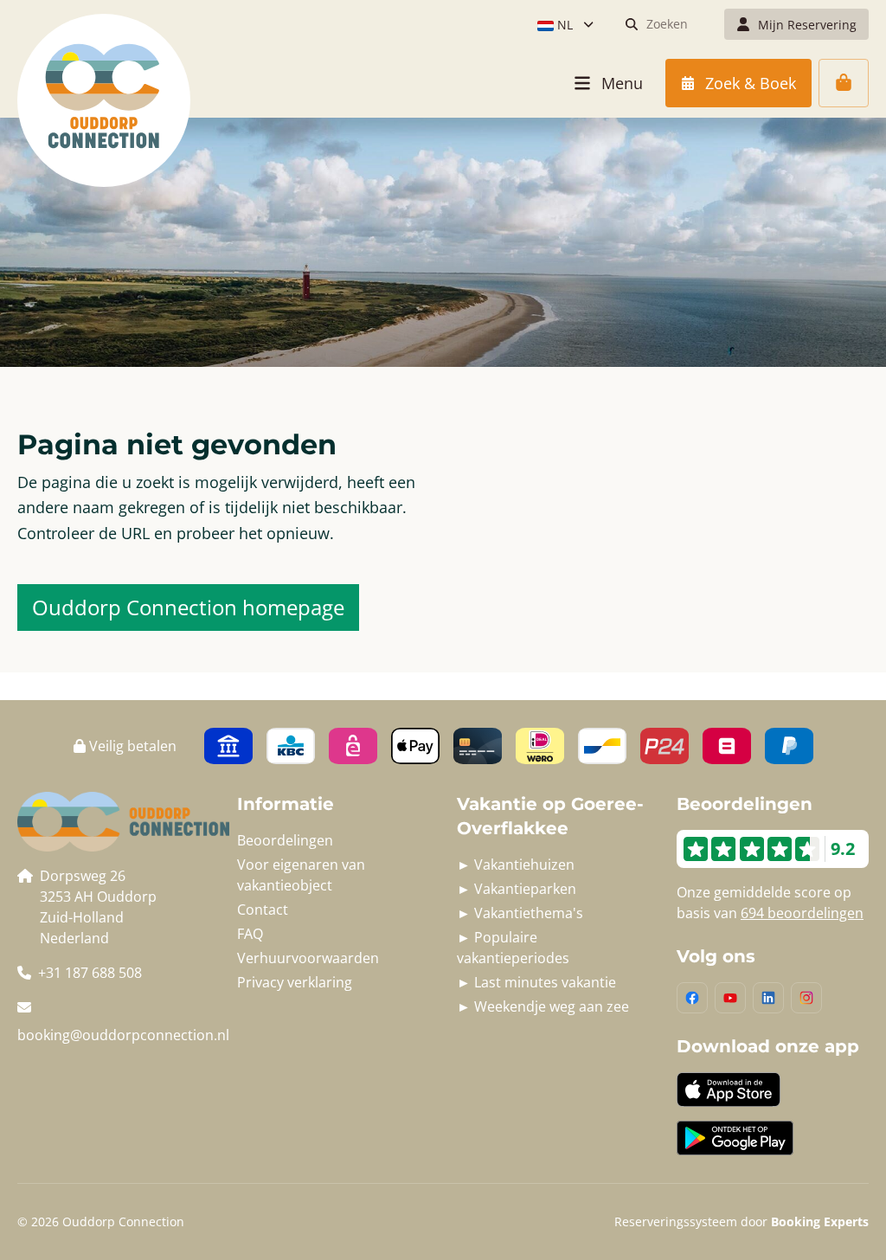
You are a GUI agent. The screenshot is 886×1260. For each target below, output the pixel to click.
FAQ (250, 933)
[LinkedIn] (768, 997)
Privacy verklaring (294, 982)
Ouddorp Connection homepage (188, 607)
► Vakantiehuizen (516, 864)
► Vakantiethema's (520, 912)
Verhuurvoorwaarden (308, 958)
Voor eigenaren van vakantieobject (301, 875)
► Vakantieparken (516, 888)
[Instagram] (806, 997)
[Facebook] (692, 997)
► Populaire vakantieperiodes (513, 948)
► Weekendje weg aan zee (543, 1006)
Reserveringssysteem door (741, 1221)
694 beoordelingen (802, 912)
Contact (262, 909)
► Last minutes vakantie (536, 982)
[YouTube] (730, 997)
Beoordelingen (285, 840)
